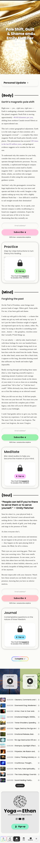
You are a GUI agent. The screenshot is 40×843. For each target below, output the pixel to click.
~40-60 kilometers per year (23, 117)
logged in (25, 276)
